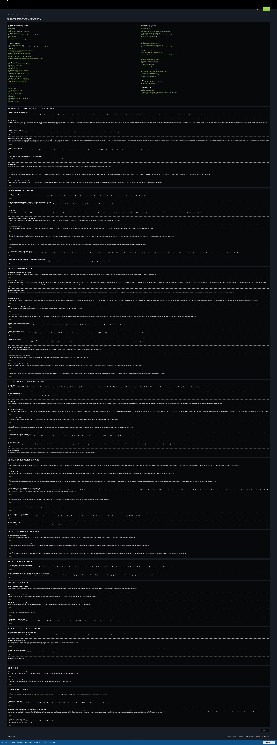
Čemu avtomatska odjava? (14, 38)
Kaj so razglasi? (11, 96)
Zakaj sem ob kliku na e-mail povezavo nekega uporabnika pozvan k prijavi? (25, 58)
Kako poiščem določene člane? (148, 64)
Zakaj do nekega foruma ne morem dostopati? (18, 73)
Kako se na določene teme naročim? (149, 73)
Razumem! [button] (268, 742)
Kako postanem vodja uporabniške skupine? (151, 33)
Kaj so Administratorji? (146, 26)
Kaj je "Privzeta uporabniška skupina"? (150, 36)
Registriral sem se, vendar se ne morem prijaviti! (19, 31)
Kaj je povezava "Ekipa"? (147, 38)
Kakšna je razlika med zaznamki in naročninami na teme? (154, 71)
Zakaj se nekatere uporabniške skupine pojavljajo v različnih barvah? (156, 34)
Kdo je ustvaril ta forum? (146, 89)
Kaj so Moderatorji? (145, 28)
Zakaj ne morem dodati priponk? (15, 75)
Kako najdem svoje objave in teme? (149, 66)
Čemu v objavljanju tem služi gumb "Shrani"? (18, 79)
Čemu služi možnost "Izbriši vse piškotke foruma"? (19, 39)
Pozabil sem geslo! (12, 36)
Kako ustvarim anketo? (13, 68)
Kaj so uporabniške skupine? (147, 30)
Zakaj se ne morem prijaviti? (14, 33)
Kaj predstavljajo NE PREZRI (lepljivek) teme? (19, 98)
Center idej (86, 702)
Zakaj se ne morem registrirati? (15, 30)
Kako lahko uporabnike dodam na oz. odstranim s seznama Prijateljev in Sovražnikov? (160, 54)
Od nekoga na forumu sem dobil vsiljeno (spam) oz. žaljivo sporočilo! (157, 46)
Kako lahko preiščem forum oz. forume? (150, 59)
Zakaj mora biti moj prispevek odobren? (17, 81)
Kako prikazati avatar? (13, 55)
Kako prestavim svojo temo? (14, 83)
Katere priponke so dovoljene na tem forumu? (151, 81)
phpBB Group (35, 694)
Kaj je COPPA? (11, 28)
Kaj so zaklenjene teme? (13, 99)
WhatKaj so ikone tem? (13, 101)
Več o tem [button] (52, 742)
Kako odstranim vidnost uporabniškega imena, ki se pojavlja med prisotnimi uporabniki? (28, 46)
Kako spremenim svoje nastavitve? (16, 45)
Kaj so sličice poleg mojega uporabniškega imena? (19, 53)
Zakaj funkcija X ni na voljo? (147, 90)
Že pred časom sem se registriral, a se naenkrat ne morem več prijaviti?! (24, 34)
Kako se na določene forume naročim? (150, 74)
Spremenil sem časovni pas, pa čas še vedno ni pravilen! (20, 50)
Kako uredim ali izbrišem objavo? (15, 65)
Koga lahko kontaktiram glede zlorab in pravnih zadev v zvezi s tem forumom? (159, 92)
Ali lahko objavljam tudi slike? (15, 93)
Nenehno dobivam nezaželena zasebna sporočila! (152, 45)
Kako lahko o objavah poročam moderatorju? (18, 78)
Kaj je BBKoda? (12, 88)
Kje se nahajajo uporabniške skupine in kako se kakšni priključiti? (156, 31)
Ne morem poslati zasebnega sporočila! (150, 43)
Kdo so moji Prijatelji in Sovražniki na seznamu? (152, 52)
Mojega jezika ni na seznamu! (15, 51)
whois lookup (126, 711)
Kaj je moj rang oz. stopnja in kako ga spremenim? (19, 56)
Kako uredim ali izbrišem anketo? (15, 71)
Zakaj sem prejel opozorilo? (14, 76)
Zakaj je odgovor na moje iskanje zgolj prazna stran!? (153, 62)
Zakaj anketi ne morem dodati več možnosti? (18, 70)
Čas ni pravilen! (11, 48)
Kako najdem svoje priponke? (148, 83)
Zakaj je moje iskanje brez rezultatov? (149, 61)
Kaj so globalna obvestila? (14, 95)
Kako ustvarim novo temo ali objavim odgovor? (19, 63)
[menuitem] (10, 9)
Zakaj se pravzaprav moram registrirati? (17, 26)
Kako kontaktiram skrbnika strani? (149, 93)
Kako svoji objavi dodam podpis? (15, 66)
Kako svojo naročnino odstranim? (148, 76)
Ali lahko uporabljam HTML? (15, 90)
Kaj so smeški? (11, 91)
